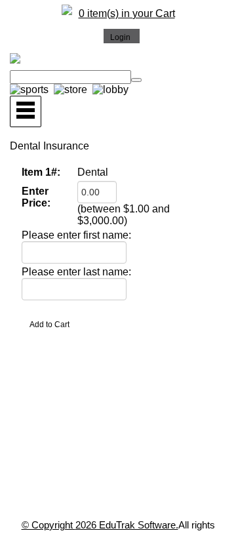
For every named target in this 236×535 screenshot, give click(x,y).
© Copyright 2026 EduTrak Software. (100, 524)
